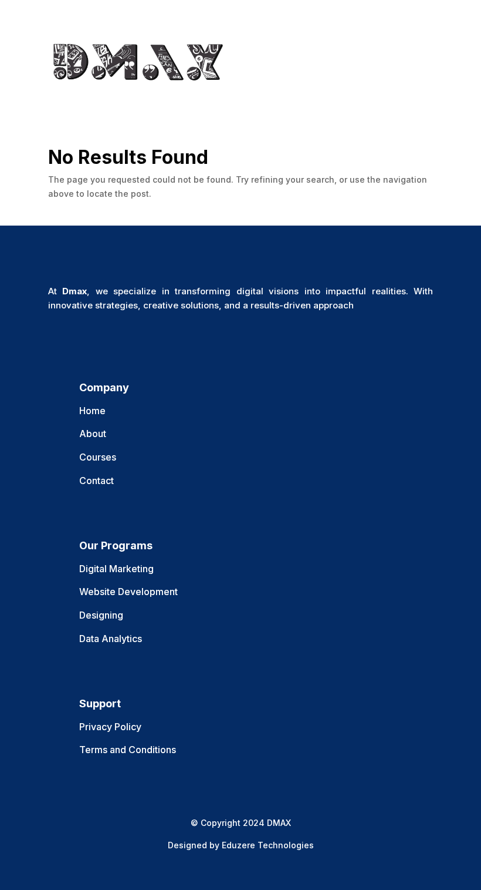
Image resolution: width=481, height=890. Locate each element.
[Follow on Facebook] (57, 339)
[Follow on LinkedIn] (127, 339)
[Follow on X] (81, 339)
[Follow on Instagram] (104, 339)
